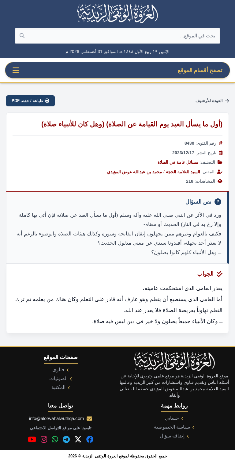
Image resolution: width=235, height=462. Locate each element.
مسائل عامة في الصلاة (178, 162)
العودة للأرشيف (209, 100)
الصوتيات (58, 378)
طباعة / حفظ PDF (27, 100)
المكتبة (58, 387)
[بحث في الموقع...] (22, 36)
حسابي (172, 418)
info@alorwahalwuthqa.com (56, 418)
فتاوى (58, 369)
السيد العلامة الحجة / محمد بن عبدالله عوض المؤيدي (153, 171)
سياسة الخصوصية (172, 427)
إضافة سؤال (172, 435)
